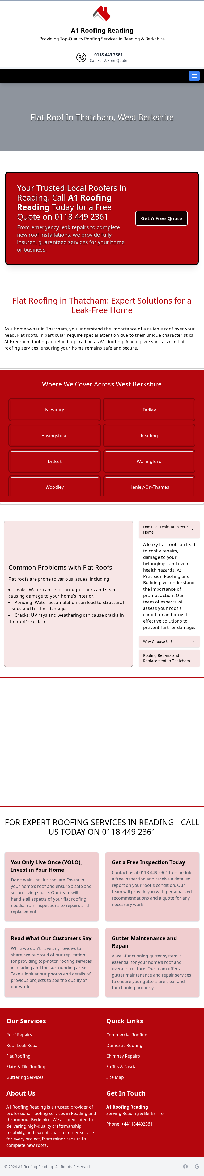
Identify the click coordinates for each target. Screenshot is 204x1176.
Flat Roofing (18, 1056)
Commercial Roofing (126, 1035)
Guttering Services (25, 1077)
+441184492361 (136, 1124)
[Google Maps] (197, 1166)
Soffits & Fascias (122, 1067)
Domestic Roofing (124, 1045)
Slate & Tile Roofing (25, 1067)
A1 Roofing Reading (102, 30)
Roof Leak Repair (23, 1045)
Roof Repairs (19, 1035)
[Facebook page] (185, 1166)
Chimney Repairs (123, 1056)
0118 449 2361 (129, 831)
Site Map (115, 1077)
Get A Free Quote (161, 218)
